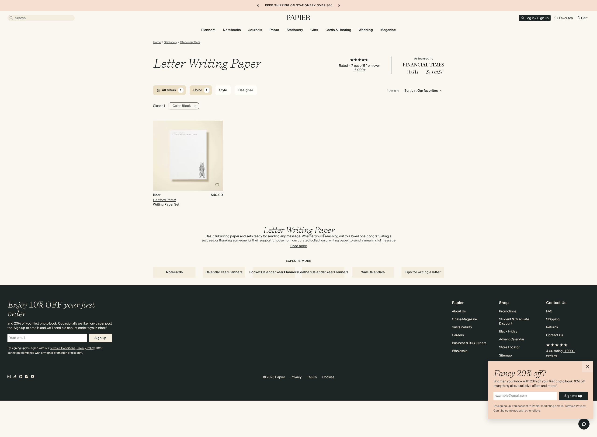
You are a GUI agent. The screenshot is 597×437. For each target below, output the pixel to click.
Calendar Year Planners (224, 272)
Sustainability (462, 327)
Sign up (100, 338)
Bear (156, 195)
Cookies (328, 377)
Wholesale (459, 351)
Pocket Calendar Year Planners (274, 272)
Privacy (296, 377)
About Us (459, 311)
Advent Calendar (511, 339)
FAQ (549, 311)
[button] (587, 366)
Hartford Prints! (164, 200)
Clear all (159, 106)
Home (157, 42)
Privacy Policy (85, 348)
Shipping (553, 319)
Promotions (507, 311)
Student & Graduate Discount (514, 321)
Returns (552, 327)
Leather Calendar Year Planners (323, 272)
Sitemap (505, 355)
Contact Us (554, 335)
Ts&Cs (312, 377)
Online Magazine (464, 319)
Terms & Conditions (62, 348)
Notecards (174, 272)
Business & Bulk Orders (469, 343)
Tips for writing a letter (423, 272)
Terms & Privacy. (575, 406)
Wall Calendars (373, 272)
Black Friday (508, 331)
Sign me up (573, 396)
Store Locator (509, 347)
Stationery (170, 42)
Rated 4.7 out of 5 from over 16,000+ (359, 68)
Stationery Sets (190, 42)
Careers (458, 335)
